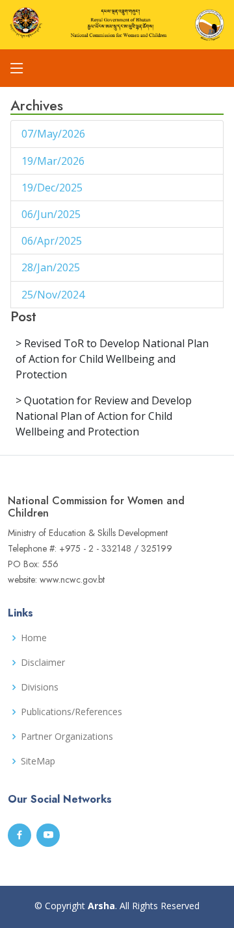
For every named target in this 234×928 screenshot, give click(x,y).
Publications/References (71, 711)
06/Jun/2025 (52, 214)
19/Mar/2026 (54, 161)
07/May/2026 (54, 134)
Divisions (39, 687)
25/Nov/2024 (54, 294)
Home (34, 637)
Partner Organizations (67, 736)
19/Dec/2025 (53, 187)
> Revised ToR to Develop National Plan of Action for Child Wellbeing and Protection (112, 359)
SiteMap (38, 761)
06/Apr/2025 (52, 241)
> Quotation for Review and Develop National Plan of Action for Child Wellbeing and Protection (104, 416)
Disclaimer (43, 662)
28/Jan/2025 (52, 267)
